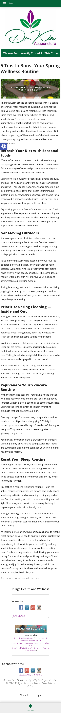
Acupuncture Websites (14, 680)
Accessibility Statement (30, 674)
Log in (39, 695)
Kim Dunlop (19, 615)
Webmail (23, 695)
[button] (3, 146)
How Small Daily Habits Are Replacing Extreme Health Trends (31, 649)
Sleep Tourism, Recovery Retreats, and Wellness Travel (31, 644)
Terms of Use (40, 683)
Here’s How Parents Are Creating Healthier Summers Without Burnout (31, 639)
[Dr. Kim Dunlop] (30, 28)
